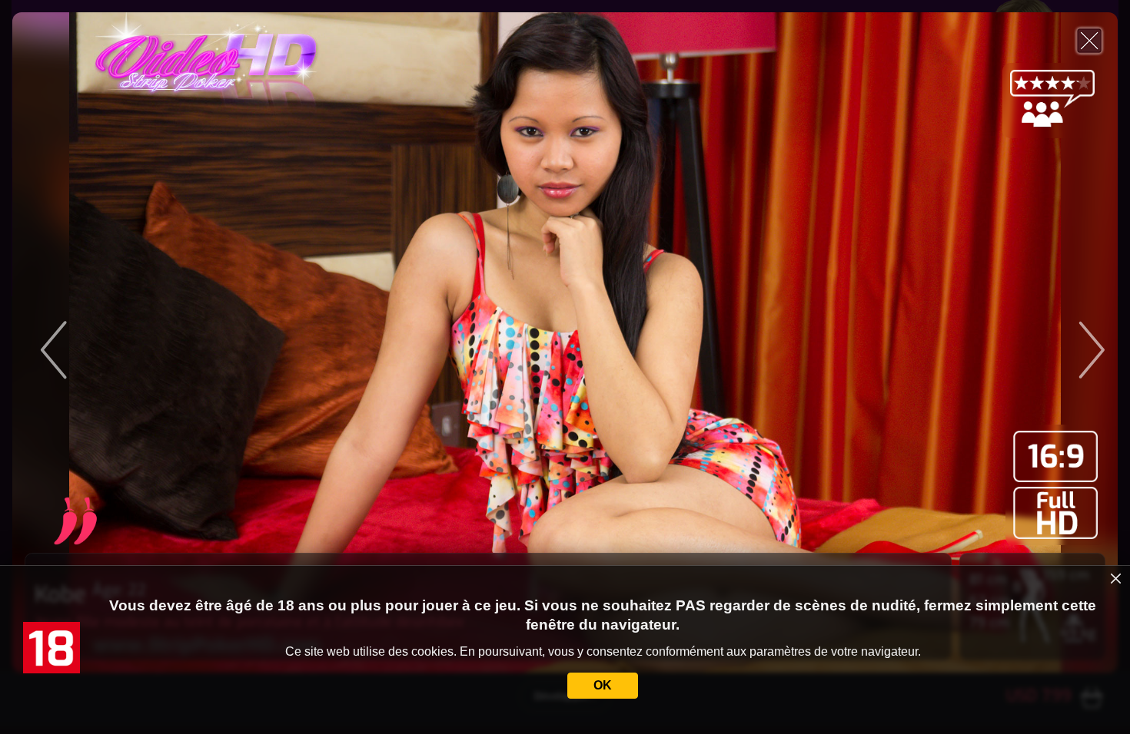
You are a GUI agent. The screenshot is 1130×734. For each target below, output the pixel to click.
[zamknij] (1116, 579)
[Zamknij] (1089, 41)
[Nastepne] (970, 342)
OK (602, 685)
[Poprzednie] (159, 342)
